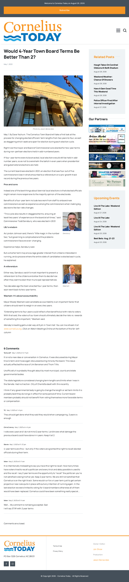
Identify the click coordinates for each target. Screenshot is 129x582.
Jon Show (97, 549)
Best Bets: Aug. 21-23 (104, 238)
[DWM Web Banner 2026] (107, 180)
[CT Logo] (32, 20)
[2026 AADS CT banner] (107, 154)
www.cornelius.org (12, 328)
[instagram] (12, 563)
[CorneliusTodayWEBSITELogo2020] (19, 540)
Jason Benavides (101, 560)
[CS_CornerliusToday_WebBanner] (107, 163)
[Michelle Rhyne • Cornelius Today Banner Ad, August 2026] (107, 145)
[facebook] (6, 563)
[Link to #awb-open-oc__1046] (124, 30)
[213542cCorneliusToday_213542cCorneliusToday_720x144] (107, 171)
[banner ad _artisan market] (107, 134)
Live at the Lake (101, 217)
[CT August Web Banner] (107, 125)
